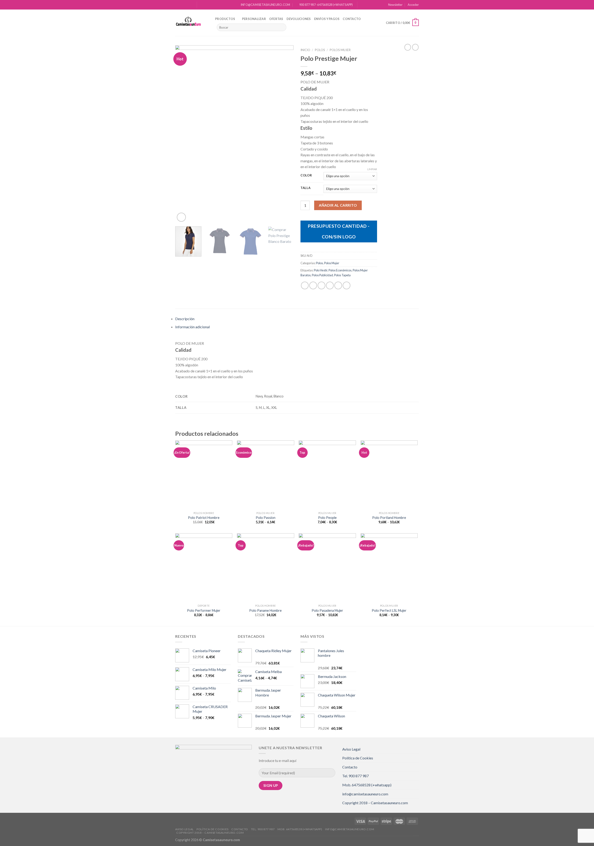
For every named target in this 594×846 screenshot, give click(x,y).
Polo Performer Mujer (203, 610)
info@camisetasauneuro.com (365, 794)
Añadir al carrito (338, 205)
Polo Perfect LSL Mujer (389, 610)
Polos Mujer (340, 50)
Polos (320, 50)
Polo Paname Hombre (265, 610)
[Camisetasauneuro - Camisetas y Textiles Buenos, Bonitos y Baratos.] (191, 23)
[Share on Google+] (338, 285)
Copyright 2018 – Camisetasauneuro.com (375, 802)
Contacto (352, 19)
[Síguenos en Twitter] (186, 5)
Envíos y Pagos (327, 19)
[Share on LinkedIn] (346, 285)
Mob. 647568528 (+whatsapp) (366, 785)
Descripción (184, 318)
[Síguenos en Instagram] (182, 5)
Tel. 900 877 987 (355, 776)
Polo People (327, 518)
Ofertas (276, 19)
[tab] (297, 319)
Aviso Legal (351, 749)
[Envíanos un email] (190, 5)
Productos (225, 19)
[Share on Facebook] (305, 285)
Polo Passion (265, 518)
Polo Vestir (320, 270)
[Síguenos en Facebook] (177, 5)
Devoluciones (299, 19)
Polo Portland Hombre (389, 518)
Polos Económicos (340, 270)
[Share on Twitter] (313, 285)
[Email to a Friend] (321, 285)
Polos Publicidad (322, 275)
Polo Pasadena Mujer (327, 610)
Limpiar (372, 169)
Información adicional (192, 327)
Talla (305, 188)
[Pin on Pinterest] (330, 285)
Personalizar (254, 19)
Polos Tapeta (342, 275)
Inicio (305, 50)
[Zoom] (181, 217)
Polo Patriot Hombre (204, 518)
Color (306, 175)
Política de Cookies (357, 758)
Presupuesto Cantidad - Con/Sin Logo (339, 231)
